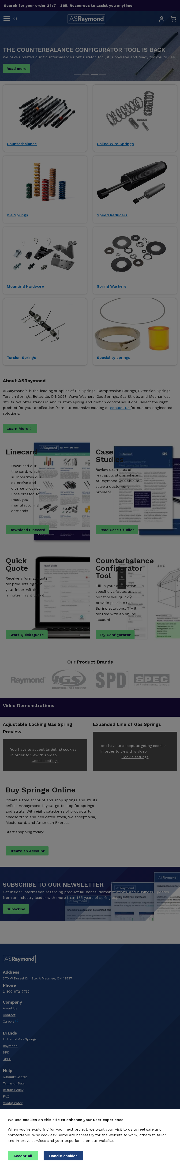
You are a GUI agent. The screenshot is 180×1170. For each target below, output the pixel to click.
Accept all (22, 1156)
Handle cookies (63, 1156)
